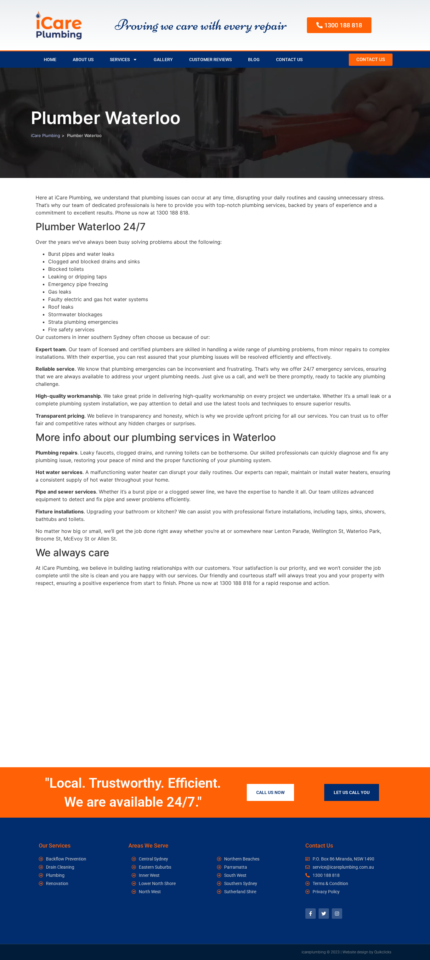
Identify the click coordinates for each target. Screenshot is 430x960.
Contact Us (289, 59)
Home (50, 59)
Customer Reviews (210, 59)
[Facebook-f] (310, 913)
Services (120, 59)
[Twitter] (324, 913)
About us (83, 59)
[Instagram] (337, 913)
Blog (254, 59)
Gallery (163, 59)
